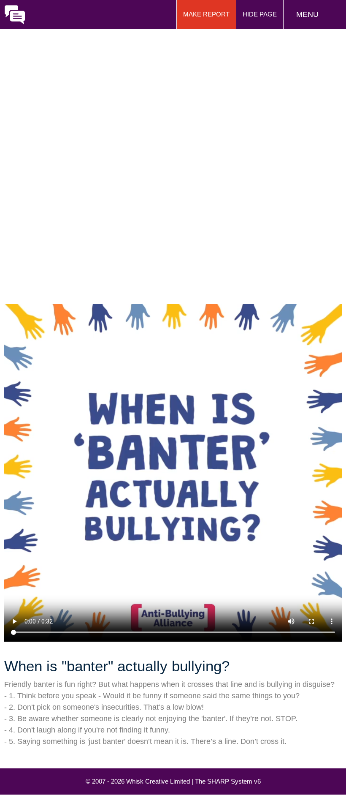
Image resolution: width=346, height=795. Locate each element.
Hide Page (260, 14)
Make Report (206, 14)
